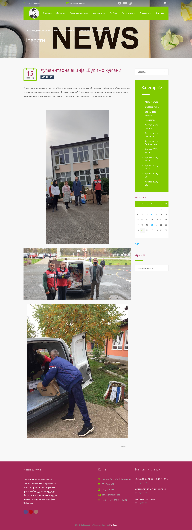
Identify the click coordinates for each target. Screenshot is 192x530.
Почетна (47, 13)
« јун (137, 243)
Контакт (160, 13)
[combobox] (151, 268)
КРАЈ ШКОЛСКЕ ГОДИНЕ (145, 499)
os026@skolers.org (77, 3)
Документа (145, 13)
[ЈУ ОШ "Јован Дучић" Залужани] (34, 13)
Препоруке (150, 120)
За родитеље (128, 13)
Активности (99, 13)
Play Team (113, 525)
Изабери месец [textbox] (145, 268)
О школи (60, 13)
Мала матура (151, 102)
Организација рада (79, 13)
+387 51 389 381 (33, 3)
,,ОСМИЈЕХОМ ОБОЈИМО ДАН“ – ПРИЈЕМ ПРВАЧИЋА (151, 479)
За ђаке (113, 13)
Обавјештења (152, 107)
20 (152, 225)
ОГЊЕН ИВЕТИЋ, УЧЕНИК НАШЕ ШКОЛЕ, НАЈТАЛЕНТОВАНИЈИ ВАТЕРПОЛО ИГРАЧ (151, 489)
